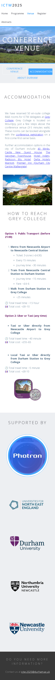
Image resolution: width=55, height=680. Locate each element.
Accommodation (41, 71)
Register (41, 13)
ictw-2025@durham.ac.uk (35, 671)
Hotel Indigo (42, 155)
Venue (30, 13)
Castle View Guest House (23, 152)
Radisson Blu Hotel (18, 159)
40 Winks (44, 148)
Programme (17, 13)
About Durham (27, 77)
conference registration (29, 134)
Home (4, 13)
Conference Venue (15, 70)
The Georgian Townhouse (27, 154)
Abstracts (6, 22)
